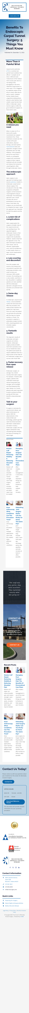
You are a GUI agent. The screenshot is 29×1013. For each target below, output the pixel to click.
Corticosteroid (10, 146)
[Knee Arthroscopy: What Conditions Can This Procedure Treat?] (9, 503)
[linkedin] (18, 867)
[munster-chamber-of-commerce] (14, 845)
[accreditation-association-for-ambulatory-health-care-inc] (14, 834)
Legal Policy (6, 910)
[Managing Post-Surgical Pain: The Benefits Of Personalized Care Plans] (19, 444)
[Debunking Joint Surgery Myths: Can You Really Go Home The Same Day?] (19, 503)
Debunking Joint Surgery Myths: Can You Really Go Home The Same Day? (19, 516)
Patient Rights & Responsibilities (14, 903)
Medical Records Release (12, 906)
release (8, 301)
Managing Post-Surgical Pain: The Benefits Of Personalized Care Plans (20, 457)
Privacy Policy (13, 910)
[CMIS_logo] (14, 3)
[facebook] (10, 867)
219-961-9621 (9, 884)
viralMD (22, 916)
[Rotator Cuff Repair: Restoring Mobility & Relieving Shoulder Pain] (9, 444)
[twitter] (13, 867)
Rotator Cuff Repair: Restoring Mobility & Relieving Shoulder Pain (9, 457)
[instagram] (16, 867)
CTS (8, 71)
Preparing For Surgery (11, 900)
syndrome (13, 182)
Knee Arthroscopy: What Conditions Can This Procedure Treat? (10, 513)
